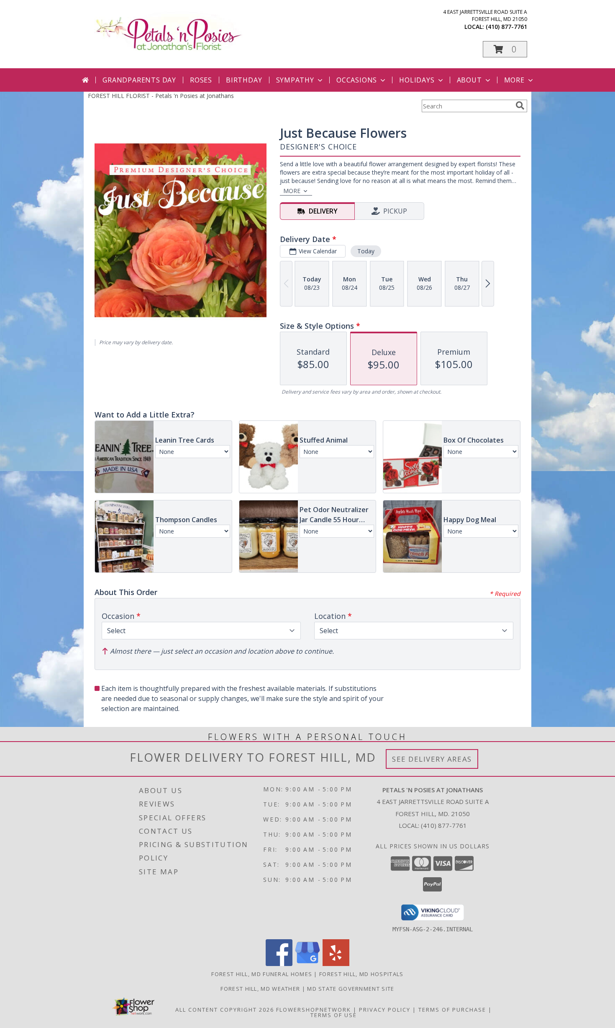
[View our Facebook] (279, 964)
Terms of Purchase (452, 1009)
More (514, 80)
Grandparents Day (139, 80)
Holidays (416, 80)
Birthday (244, 80)
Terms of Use (333, 1015)
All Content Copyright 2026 (224, 1009)
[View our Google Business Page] (307, 964)
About (469, 80)
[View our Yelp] (336, 964)
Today (365, 251)
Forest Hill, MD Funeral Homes (261, 974)
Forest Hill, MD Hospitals (361, 974)
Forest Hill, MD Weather (260, 988)
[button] (505, 49)
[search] (520, 105)
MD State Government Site (350, 988)
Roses (201, 80)
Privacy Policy (384, 1009)
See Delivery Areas (432, 759)
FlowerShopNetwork (313, 1009)
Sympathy (295, 80)
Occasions (356, 80)
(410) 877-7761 (506, 27)
